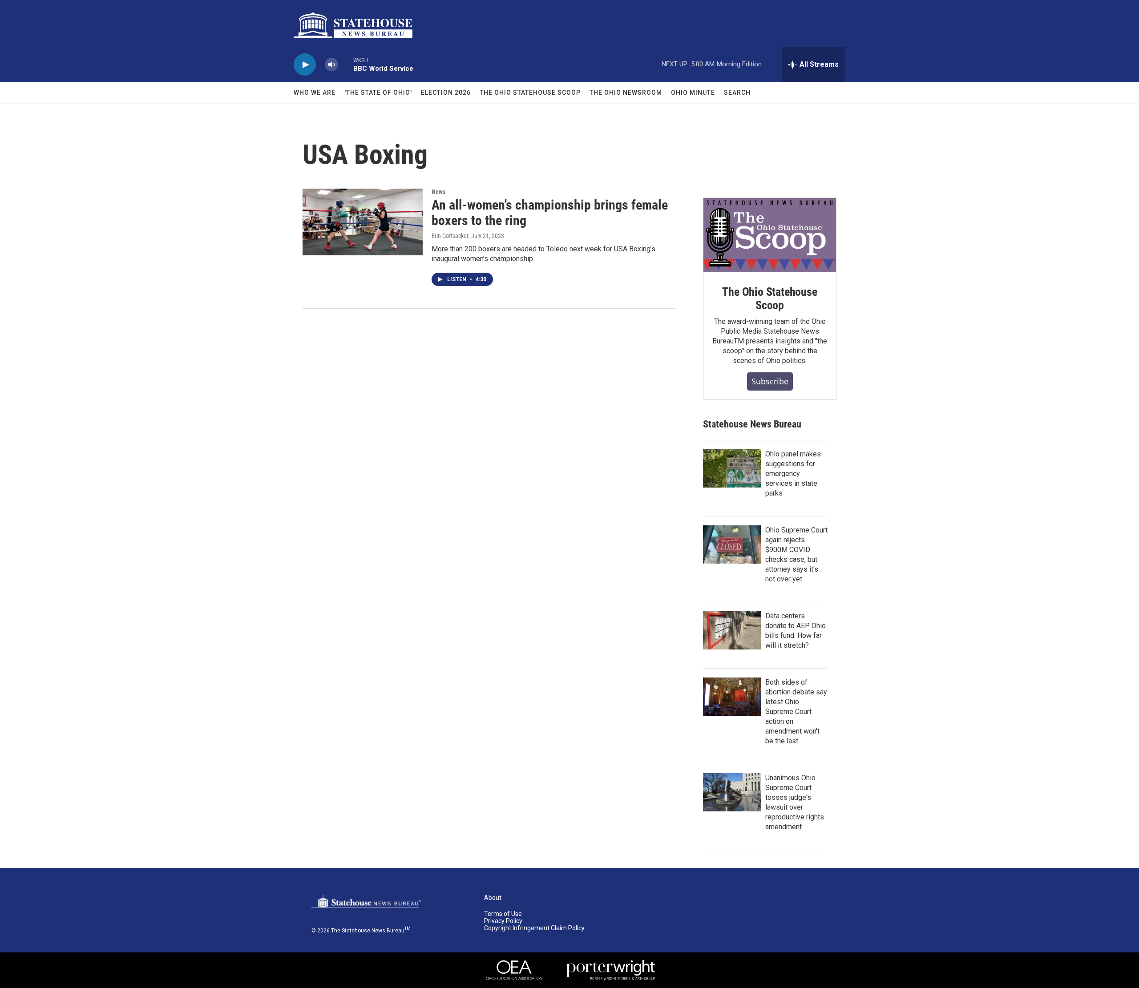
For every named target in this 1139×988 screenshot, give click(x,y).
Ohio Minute (693, 92)
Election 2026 (446, 92)
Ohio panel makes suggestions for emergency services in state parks (793, 473)
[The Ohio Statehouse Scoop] (769, 235)
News (438, 191)
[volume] (331, 65)
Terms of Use (503, 914)
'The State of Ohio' (378, 92)
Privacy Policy (503, 921)
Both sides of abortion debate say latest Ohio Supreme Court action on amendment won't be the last (796, 711)
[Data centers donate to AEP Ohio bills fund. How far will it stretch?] (732, 630)
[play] (305, 65)
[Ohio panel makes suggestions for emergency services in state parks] (732, 468)
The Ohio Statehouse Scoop (530, 92)
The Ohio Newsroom (626, 92)
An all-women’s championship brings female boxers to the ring (550, 212)
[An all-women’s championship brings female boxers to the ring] (363, 222)
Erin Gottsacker (450, 235)
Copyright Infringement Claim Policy (534, 928)
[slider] (345, 64)
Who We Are (314, 92)
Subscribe (769, 381)
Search (737, 92)
